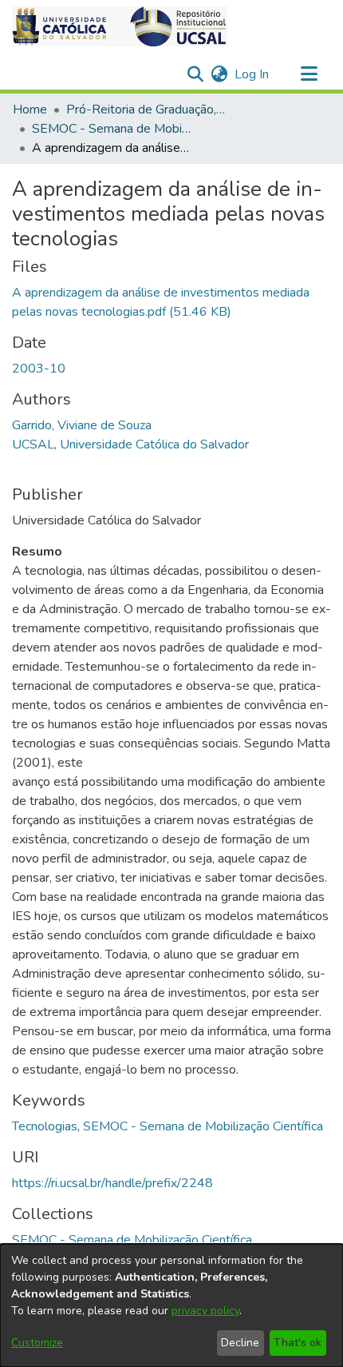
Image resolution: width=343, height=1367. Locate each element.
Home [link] (30, 109)
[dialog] (171, 1305)
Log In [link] (252, 74)
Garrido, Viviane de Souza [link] (82, 425)
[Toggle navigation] (308, 74)
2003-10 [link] (38, 368)
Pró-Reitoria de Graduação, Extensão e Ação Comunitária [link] (146, 109)
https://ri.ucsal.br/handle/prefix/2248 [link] (112, 1183)
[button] (119, 26)
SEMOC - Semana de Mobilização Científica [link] (111, 128)
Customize (37, 1342)
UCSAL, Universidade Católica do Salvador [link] (130, 444)
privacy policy (205, 1310)
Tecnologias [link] (44, 1126)
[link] (132, 1240)
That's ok (297, 1342)
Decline (240, 1342)
